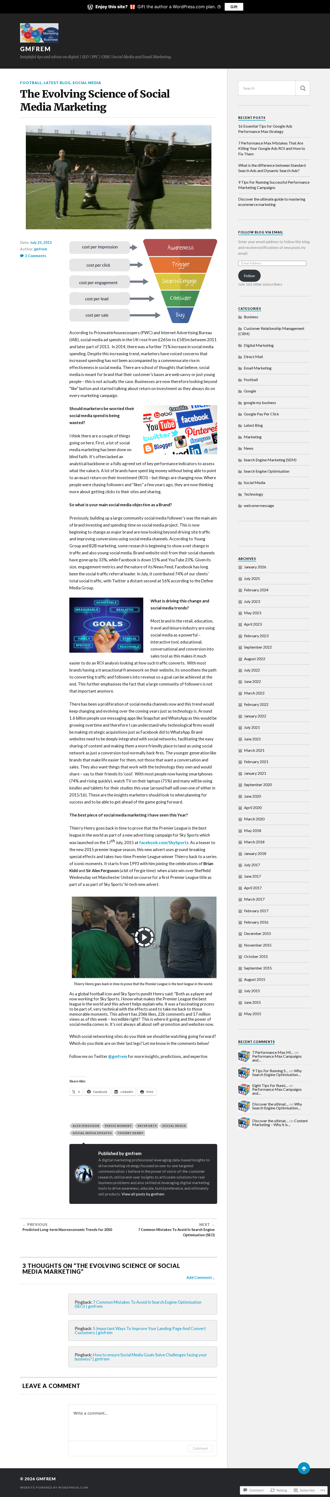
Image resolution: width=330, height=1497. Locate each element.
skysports (147, 1125)
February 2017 (256, 910)
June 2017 (252, 876)
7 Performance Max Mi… (273, 1052)
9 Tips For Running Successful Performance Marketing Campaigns (273, 185)
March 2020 (254, 819)
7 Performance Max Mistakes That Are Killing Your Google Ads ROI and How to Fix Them (271, 148)
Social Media (86, 83)
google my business (260, 402)
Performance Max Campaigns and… (277, 1058)
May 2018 (252, 830)
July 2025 (252, 578)
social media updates (92, 1133)
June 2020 (252, 796)
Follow (249, 275)
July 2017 (252, 864)
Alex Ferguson (86, 1125)
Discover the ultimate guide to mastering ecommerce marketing (271, 202)
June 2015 (252, 1002)
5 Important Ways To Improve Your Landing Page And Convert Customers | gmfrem (140, 1330)
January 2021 (255, 773)
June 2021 (252, 739)
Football (31, 83)
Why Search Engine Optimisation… (277, 1072)
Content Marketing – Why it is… (280, 1122)
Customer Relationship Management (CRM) (271, 331)
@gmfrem (117, 1056)
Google (250, 391)
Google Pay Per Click (261, 414)
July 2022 (252, 670)
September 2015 (258, 968)
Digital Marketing (259, 345)
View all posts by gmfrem (143, 1194)
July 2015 (252, 990)
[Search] (302, 88)
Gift (233, 6)
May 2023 (252, 612)
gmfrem (35, 48)
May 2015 (252, 1013)
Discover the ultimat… (270, 1104)
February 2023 (256, 635)
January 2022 (255, 716)
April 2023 (253, 624)
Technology (253, 494)
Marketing (253, 436)
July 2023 (252, 601)
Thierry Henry (130, 1133)
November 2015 (258, 945)
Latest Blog (57, 83)
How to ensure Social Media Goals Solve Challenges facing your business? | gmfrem (141, 1356)
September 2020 (258, 784)
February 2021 (256, 761)
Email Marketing (258, 368)
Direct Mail (253, 356)
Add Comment (199, 1277)
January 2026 (255, 566)
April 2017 (253, 887)
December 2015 (257, 933)
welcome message (259, 505)
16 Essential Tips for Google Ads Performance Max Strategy (265, 129)
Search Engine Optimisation (266, 471)
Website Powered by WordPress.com (54, 1487)
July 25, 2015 (41, 242)
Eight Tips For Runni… (270, 1085)
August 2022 (254, 658)
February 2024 (256, 589)
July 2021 (252, 727)
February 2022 (256, 704)
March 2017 (254, 899)
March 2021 (254, 750)
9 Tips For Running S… (270, 1070)
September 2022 (258, 647)
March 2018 (254, 841)
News (248, 448)
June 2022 (252, 681)
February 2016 (256, 922)
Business (251, 316)
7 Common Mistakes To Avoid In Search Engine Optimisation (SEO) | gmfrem (138, 1304)
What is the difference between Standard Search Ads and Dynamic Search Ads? (272, 168)
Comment (200, 1448)
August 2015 (254, 979)
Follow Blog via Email (260, 232)
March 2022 (254, 693)
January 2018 (255, 853)
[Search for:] (274, 88)
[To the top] (304, 1468)
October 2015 (256, 956)
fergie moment (118, 1125)
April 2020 (253, 807)
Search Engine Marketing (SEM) (270, 459)
